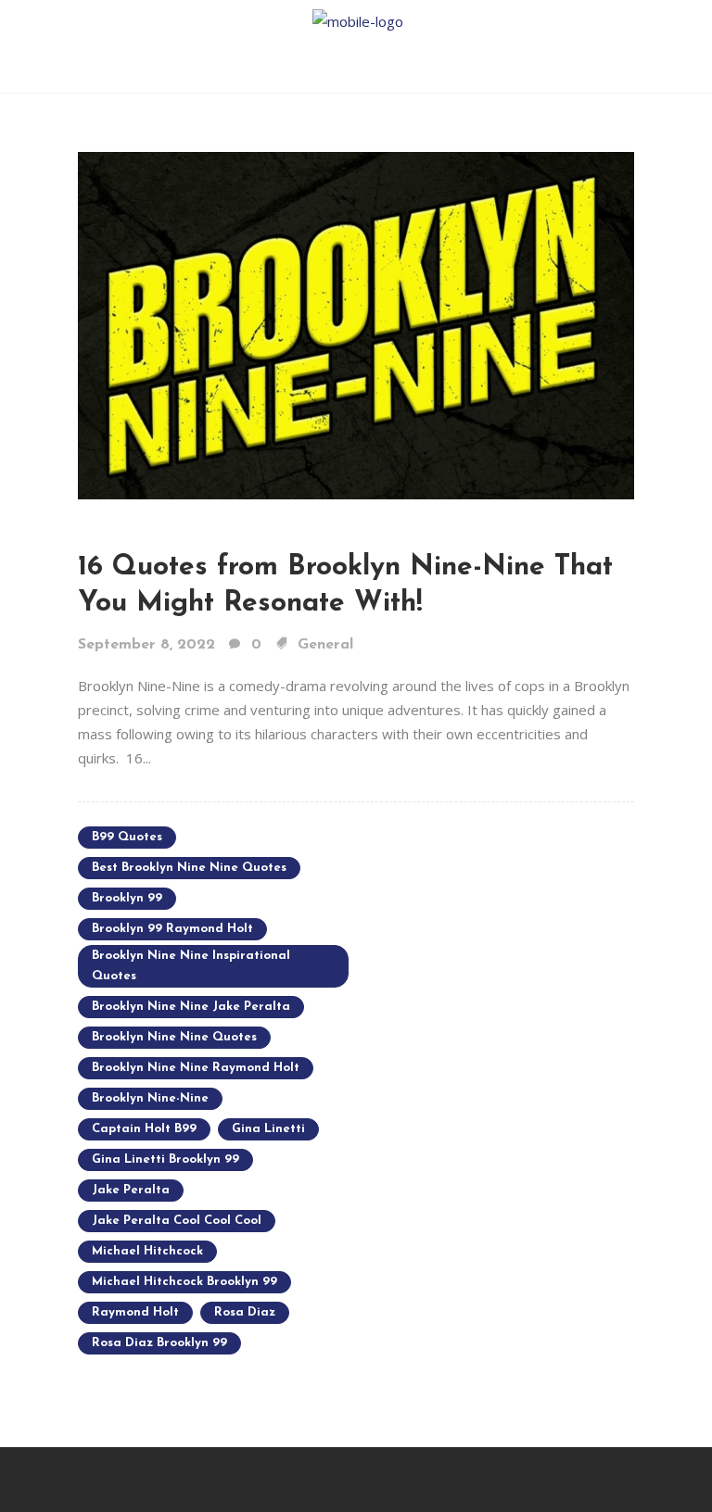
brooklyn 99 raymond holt (172, 929)
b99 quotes (127, 837)
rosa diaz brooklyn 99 (159, 1343)
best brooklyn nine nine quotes (189, 868)
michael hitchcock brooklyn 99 (184, 1282)
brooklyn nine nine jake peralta (191, 1007)
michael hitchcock (147, 1251)
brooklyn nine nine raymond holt (195, 1068)
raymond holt (135, 1312)
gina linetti (268, 1129)
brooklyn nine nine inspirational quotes (191, 966)
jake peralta (131, 1190)
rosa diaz (244, 1312)
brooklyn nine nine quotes (174, 1037)
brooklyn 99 (127, 898)
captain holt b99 (144, 1129)
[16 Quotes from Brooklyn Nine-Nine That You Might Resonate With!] (356, 324)
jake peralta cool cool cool (176, 1221)
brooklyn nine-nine (150, 1098)
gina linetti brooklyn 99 (165, 1159)
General (325, 644)
